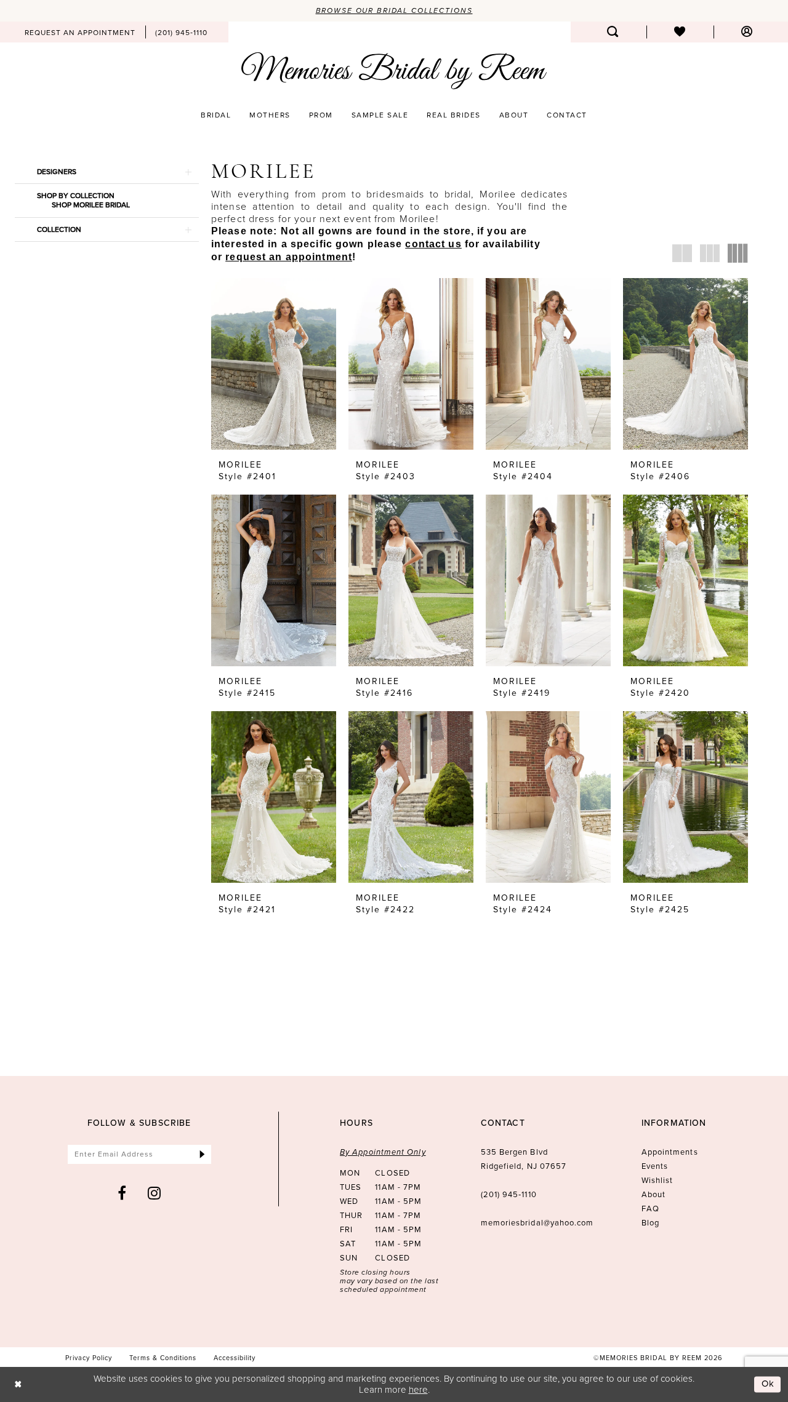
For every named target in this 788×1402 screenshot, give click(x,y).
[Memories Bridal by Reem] (394, 70)
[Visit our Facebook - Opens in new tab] (122, 1192)
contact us (433, 244)
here (418, 1389)
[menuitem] (80, 32)
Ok (768, 1384)
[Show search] (612, 32)
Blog (650, 1223)
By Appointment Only (383, 1152)
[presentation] (273, 364)
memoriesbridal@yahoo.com (537, 1223)
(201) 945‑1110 (509, 1194)
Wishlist (657, 1180)
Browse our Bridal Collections (394, 10)
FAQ (650, 1208)
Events (654, 1166)
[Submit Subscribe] (202, 1154)
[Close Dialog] (18, 1384)
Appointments (669, 1152)
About (653, 1194)
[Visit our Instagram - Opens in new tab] (154, 1192)
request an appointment (288, 257)
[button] (747, 32)
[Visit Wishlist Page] (680, 32)
